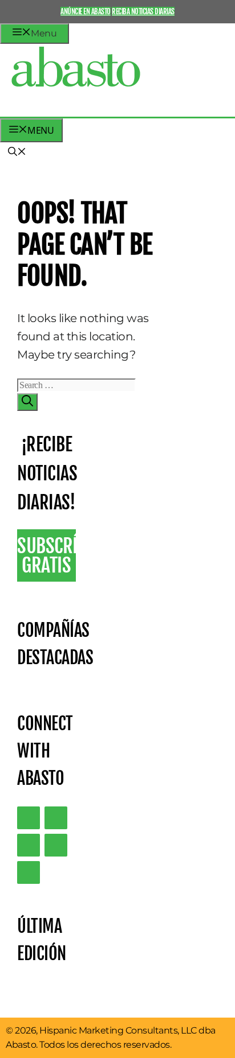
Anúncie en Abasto (85, 11)
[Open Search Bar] (17, 152)
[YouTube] (55, 845)
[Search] (27, 402)
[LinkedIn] (55, 817)
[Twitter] (28, 817)
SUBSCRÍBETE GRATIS (46, 555)
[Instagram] (28, 845)
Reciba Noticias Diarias (143, 11)
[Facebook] (28, 872)
